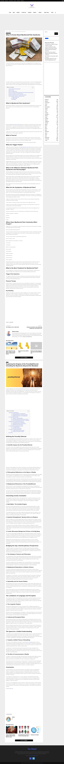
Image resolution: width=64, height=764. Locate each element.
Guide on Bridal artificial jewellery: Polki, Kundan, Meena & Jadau (10, 735)
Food (46, 111)
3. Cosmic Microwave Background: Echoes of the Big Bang (20, 420)
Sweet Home (46, 12)
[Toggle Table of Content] (32, 87)
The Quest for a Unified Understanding (15, 429)
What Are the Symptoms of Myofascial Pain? (16, 93)
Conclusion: (11, 432)
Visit (12, 688)
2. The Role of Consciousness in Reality (18, 431)
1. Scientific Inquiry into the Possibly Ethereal (18, 413)
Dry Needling (14, 99)
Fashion (46, 108)
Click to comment (24, 357)
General (18, 12)
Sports (46, 133)
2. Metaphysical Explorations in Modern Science (19, 423)
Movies (46, 128)
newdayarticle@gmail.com (34, 755)
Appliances (47, 99)
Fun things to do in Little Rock (12, 327)
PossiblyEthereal (9, 714)
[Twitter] (33, 758)
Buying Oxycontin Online (26, 147)
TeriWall (32, 749)
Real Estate (47, 131)
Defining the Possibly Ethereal (13, 412)
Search (46, 31)
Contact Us (22, 0)
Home (10, 12)
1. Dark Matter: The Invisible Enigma (17, 418)
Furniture (46, 112)
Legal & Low (47, 121)
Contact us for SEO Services (27, 336)
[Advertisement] (32, 21)
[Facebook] (30, 758)
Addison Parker (9, 36)
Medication (11, 322)
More (52, 12)
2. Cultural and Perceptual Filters (17, 428)
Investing (46, 118)
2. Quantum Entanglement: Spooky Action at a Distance (20, 419)
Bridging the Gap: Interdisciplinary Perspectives (16, 421)
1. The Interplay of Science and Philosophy (18, 422)
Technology (23, 12)
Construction (47, 102)
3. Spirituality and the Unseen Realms (17, 424)
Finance (34, 12)
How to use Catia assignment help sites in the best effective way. (36, 351)
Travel (46, 140)
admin (8, 367)
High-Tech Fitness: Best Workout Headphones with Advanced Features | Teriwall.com (51, 53)
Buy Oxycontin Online (16, 124)
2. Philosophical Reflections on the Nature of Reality (19, 414)
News (14, 12)
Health (7, 322)
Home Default (2, 0)
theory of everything (29, 642)
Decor (46, 105)
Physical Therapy (14, 98)
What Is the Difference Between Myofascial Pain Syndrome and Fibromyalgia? (21, 92)
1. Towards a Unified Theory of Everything (18, 430)
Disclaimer (18, 0)
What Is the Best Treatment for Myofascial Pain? (16, 96)
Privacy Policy (11, 0)
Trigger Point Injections (15, 97)
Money (46, 125)
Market (40, 12)
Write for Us (6, 0)
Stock (46, 134)
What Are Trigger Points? (13, 91)
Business (29, 12)
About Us (15, 0)
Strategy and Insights (35, 734)
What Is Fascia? (11, 90)
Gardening (46, 114)
